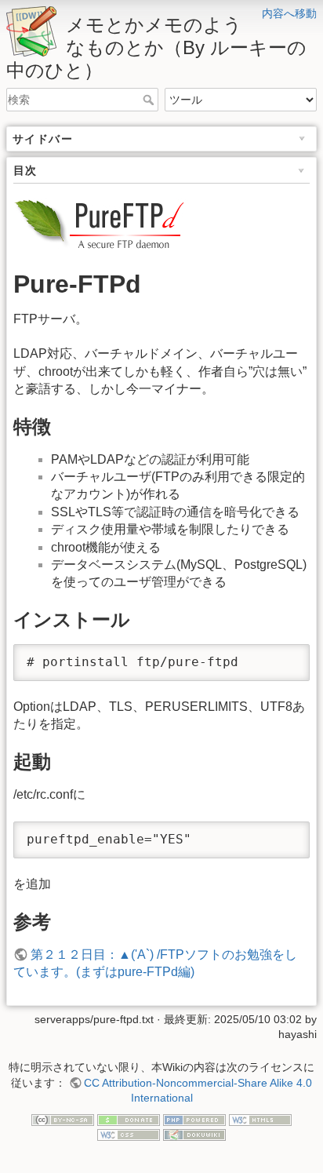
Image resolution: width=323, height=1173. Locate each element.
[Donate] (128, 1119)
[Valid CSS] (128, 1134)
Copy (283, 657)
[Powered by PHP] (194, 1119)
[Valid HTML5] (260, 1119)
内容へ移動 (289, 13)
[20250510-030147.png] (101, 223)
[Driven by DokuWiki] (194, 1134)
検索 (150, 99)
